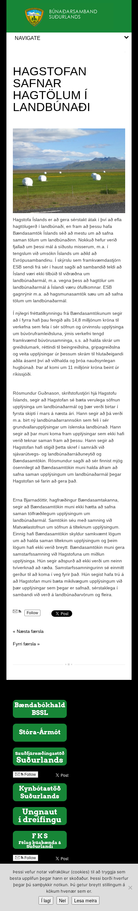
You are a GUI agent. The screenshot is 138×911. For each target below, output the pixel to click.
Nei (62, 900)
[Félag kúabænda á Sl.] (40, 839)
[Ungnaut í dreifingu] (40, 815)
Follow (32, 613)
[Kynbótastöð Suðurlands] (40, 792)
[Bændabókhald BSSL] (40, 708)
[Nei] (130, 887)
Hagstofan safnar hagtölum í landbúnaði (51, 89)
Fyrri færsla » (26, 643)
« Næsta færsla (28, 631)
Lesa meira (85, 900)
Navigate (27, 38)
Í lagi (46, 900)
